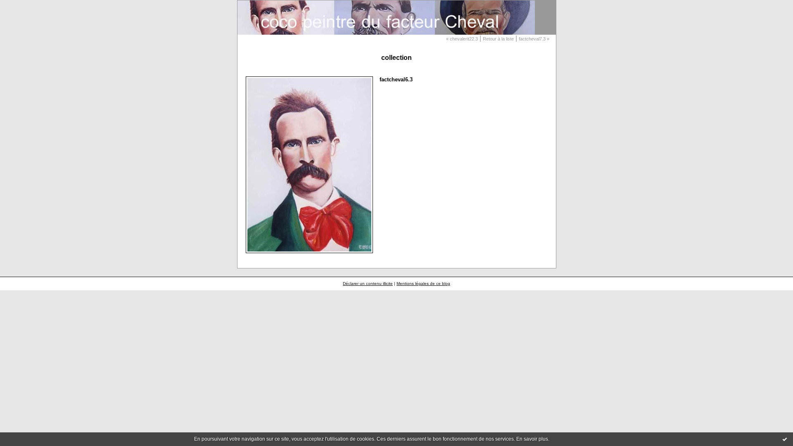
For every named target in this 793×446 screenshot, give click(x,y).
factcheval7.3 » (534, 38)
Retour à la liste (498, 38)
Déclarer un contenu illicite (368, 283)
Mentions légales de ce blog (423, 283)
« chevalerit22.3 (462, 38)
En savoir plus (532, 439)
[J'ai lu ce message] (784, 439)
